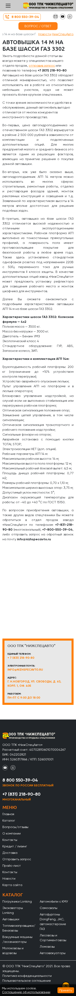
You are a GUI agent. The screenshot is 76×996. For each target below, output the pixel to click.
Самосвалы (48, 908)
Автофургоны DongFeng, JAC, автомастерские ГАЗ (53, 921)
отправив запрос (42, 65)
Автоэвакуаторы (52, 953)
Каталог (8, 820)
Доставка (9, 853)
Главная (8, 814)
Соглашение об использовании (26, 992)
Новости (44, 34)
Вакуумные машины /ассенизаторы (17, 939)
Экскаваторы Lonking (12, 910)
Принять (65, 990)
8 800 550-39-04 (25, 17)
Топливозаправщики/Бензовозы (18, 928)
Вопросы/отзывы (15, 827)
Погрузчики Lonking (17, 901)
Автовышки (10, 919)
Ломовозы (47, 946)
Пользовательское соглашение (26, 981)
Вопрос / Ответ (38, 26)
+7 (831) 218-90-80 (21, 794)
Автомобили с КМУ (54, 901)
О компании (11, 833)
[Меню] (8, 6)
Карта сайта (12, 885)
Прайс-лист (11, 866)
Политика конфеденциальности (27, 976)
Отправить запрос (16, 859)
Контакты (9, 840)
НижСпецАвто (63, 34)
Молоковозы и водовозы (13, 950)
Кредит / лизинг (14, 846)
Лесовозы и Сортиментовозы (53, 937)
